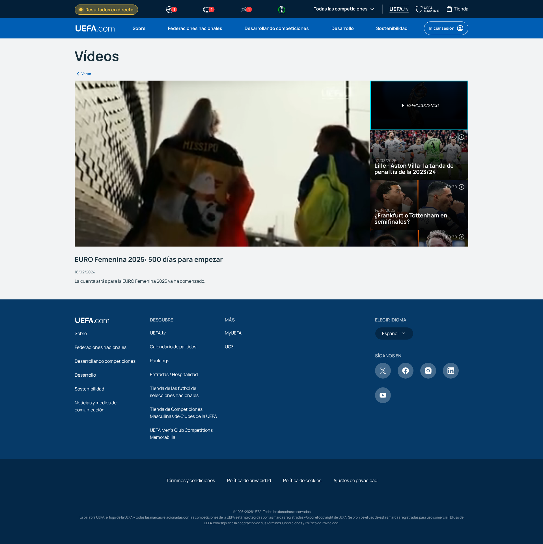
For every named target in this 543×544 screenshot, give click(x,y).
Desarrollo (85, 375)
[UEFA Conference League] (281, 9)
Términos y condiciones (190, 480)
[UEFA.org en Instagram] (428, 377)
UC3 (229, 347)
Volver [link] (86, 73)
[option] (419, 105)
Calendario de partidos (173, 347)
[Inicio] (92, 320)
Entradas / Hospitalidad (174, 374)
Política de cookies (302, 480)
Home (95, 28)
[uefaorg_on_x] (383, 377)
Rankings (159, 360)
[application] (222, 164)
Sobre (81, 333)
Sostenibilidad (89, 389)
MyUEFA (233, 333)
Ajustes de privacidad (355, 480)
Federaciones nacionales (100, 347)
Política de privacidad (249, 480)
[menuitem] (143, 28)
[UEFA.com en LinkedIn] (451, 377)
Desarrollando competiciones (105, 361)
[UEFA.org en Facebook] (405, 377)
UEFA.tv (158, 333)
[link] (139, 28)
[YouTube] (383, 401)
